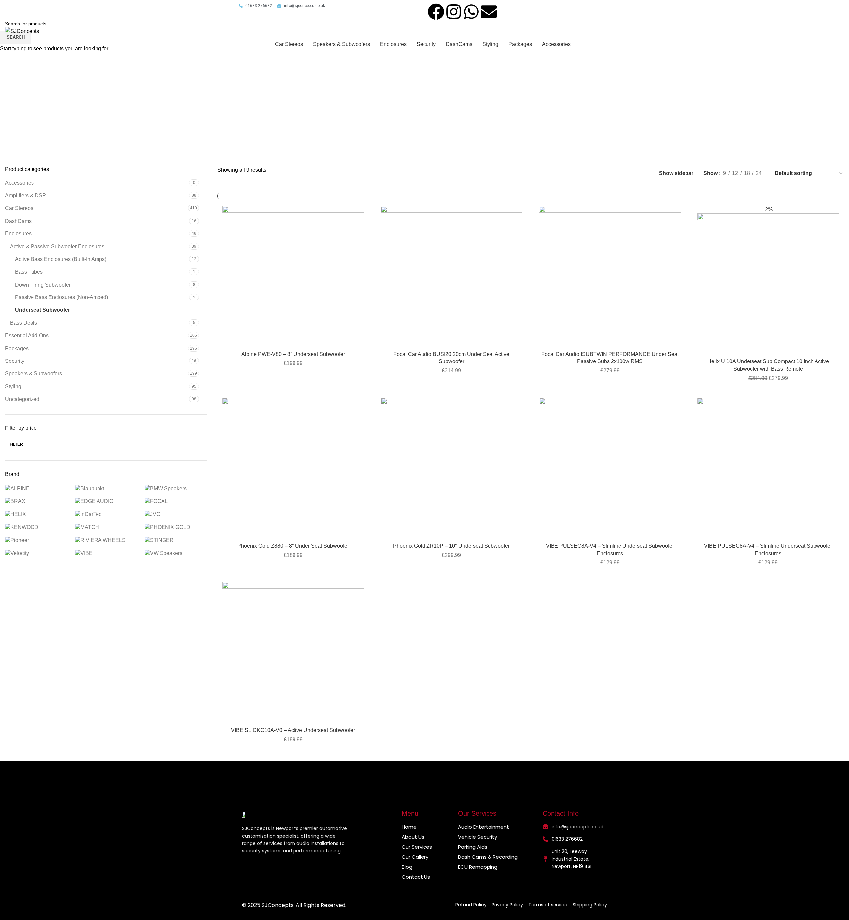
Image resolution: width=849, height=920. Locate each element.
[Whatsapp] (471, 11)
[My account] (814, 30)
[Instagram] (453, 11)
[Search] (801, 30)
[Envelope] (489, 11)
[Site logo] (22, 30)
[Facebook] (436, 11)
